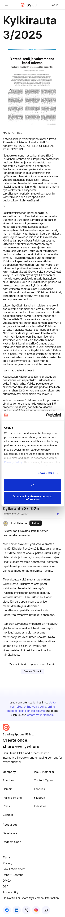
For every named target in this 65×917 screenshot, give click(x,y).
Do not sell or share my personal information (32, 498)
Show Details (46, 472)
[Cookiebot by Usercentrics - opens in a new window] (46, 415)
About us (8, 780)
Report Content (13, 875)
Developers (10, 833)
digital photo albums (32, 710)
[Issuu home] (29, 5)
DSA (5, 886)
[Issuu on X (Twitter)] (26, 910)
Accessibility (10, 892)
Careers (7, 789)
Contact (8, 814)
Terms (7, 857)
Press (6, 806)
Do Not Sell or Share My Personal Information (31, 898)
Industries (40, 806)
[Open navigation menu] (6, 4)
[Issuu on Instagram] (36, 910)
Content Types (43, 780)
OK (32, 484)
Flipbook (39, 797)
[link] (54, 4)
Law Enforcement (14, 869)
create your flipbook (40, 715)
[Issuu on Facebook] (7, 910)
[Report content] (58, 514)
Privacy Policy (13, 462)
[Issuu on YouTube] (46, 910)
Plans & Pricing (12, 797)
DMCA (7, 880)
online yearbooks (35, 706)
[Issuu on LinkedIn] (16, 910)
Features (39, 789)
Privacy (7, 863)
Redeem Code (12, 842)
